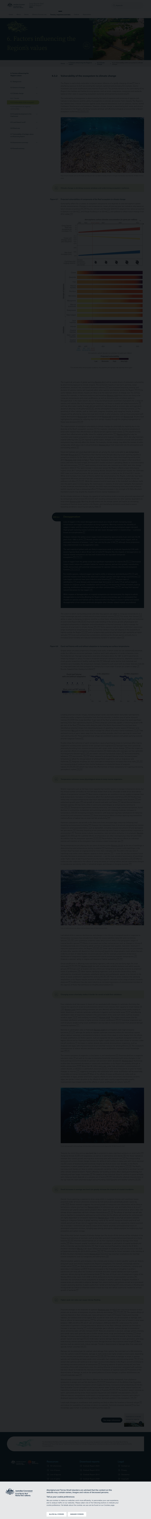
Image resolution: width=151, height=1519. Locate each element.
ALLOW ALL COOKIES (56, 1514)
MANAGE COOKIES (77, 1514)
